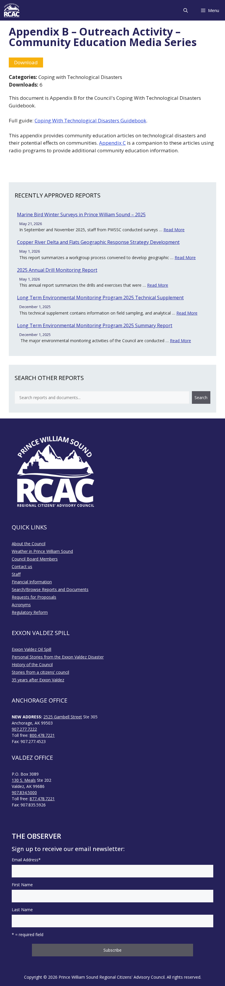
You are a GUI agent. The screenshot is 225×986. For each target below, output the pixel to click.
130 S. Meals (24, 780)
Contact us (22, 566)
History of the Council (32, 664)
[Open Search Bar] (185, 10)
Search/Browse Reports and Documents (50, 589)
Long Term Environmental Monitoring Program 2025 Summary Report (94, 325)
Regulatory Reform (30, 612)
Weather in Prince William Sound (42, 551)
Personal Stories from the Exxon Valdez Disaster (58, 657)
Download (26, 62)
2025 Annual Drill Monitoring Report (57, 270)
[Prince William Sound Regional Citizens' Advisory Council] (12, 10)
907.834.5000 (24, 792)
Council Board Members (35, 559)
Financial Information (32, 582)
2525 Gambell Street (62, 717)
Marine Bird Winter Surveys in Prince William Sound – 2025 (81, 214)
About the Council (28, 543)
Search (201, 397)
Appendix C (112, 142)
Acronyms (21, 604)
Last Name (22, 909)
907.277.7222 (24, 729)
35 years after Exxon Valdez (38, 680)
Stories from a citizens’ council (40, 672)
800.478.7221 (42, 735)
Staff (16, 574)
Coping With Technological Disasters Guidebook (90, 120)
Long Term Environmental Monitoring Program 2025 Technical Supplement (100, 297)
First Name (22, 884)
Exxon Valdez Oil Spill (31, 649)
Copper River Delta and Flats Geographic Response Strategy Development (98, 242)
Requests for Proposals (34, 597)
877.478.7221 (42, 798)
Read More (174, 229)
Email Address (26, 859)
